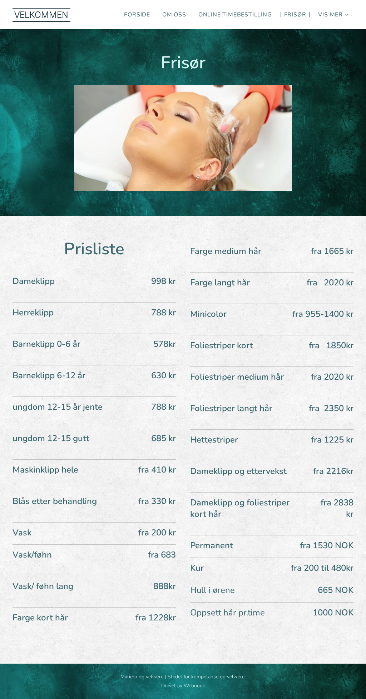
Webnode (194, 685)
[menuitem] (137, 15)
